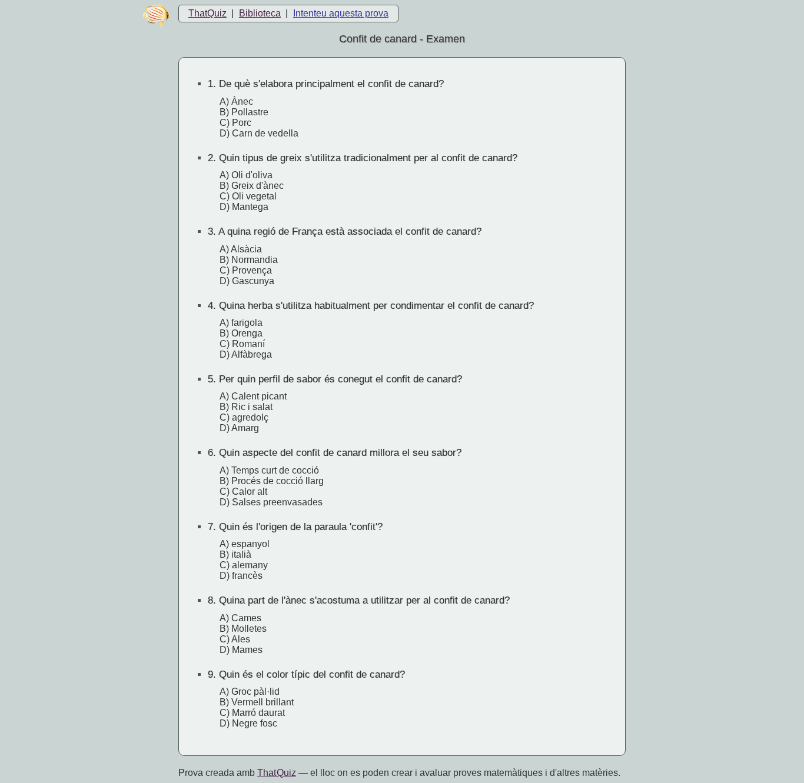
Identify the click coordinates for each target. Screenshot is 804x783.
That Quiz (276, 773)
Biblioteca (260, 13)
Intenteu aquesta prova (340, 13)
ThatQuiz (207, 13)
